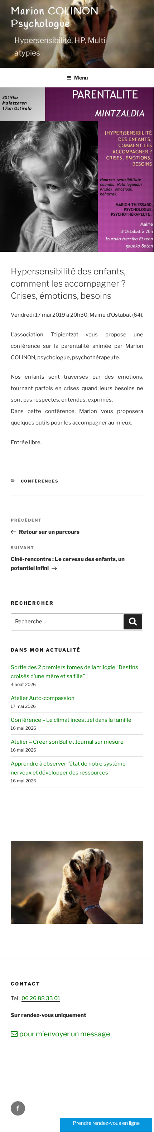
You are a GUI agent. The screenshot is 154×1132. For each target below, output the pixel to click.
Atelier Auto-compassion (42, 698)
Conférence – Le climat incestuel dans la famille (71, 720)
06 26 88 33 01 (40, 998)
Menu (81, 78)
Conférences (40, 481)
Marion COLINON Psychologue (55, 18)
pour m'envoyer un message (60, 1034)
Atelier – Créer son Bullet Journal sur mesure (67, 742)
